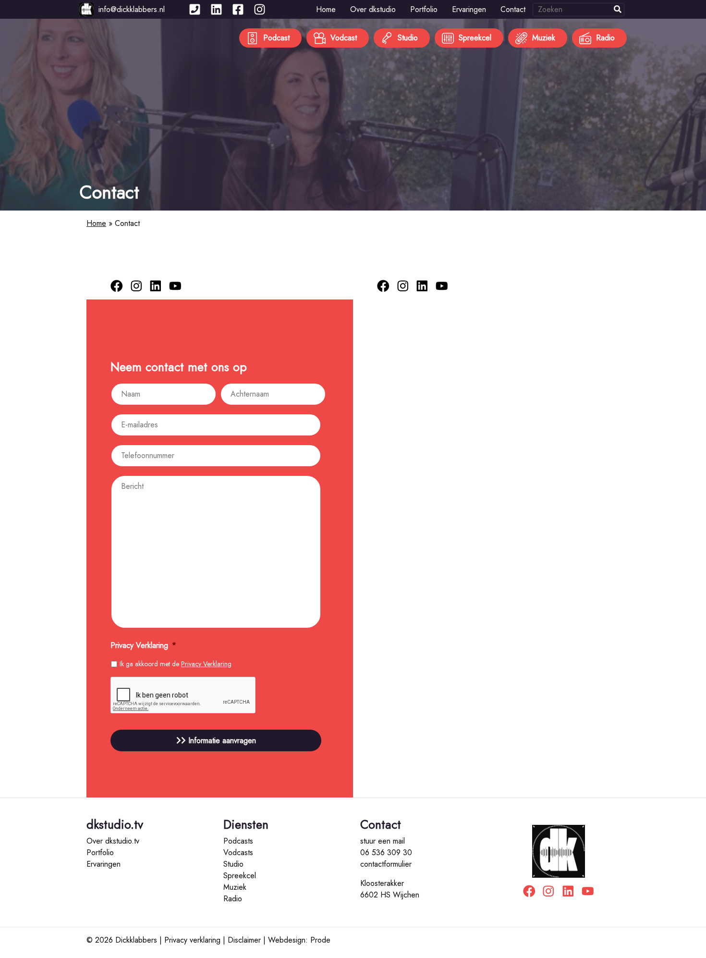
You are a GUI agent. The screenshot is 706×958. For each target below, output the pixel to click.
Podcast (276, 37)
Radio (605, 37)
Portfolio (424, 9)
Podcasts (238, 840)
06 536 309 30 (386, 852)
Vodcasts (238, 852)
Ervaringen (469, 9)
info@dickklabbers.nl (131, 9)
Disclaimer (244, 940)
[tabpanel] (353, 115)
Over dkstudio (373, 9)
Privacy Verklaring (206, 664)
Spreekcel (475, 37)
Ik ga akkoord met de (175, 664)
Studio (408, 37)
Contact (512, 9)
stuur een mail (382, 840)
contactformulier (386, 864)
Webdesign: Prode (299, 940)
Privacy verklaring (192, 940)
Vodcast (343, 37)
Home (326, 9)
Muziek (543, 37)
